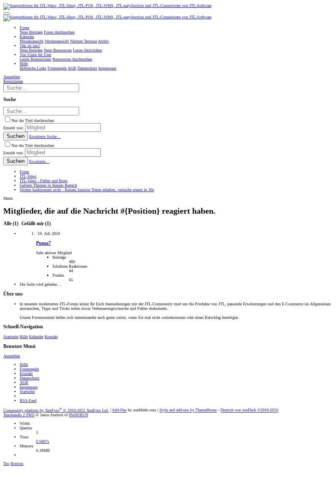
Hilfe (24, 336)
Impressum (29, 387)
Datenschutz (29, 378)
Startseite (10, 336)
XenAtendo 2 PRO (18, 415)
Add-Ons (119, 410)
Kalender (36, 336)
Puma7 (43, 243)
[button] (6, 13)
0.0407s (42, 441)
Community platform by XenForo (56, 410)
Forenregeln (29, 369)
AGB (24, 382)
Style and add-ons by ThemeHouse (188, 410)
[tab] (35, 223)
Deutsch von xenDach (249, 410)
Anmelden (11, 356)
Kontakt (51, 336)
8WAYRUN (78, 415)
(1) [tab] (11, 223)
